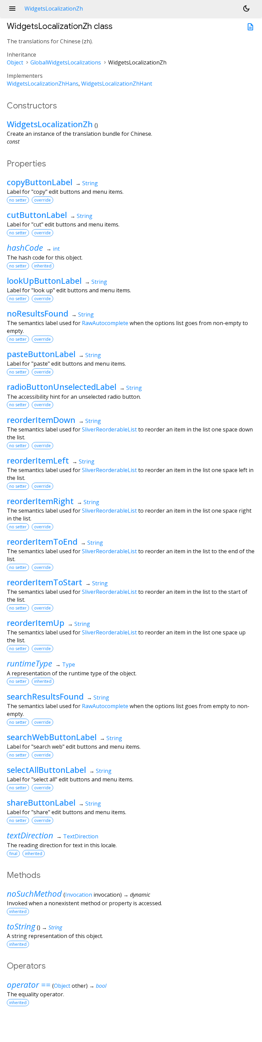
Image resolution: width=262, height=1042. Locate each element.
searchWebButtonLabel (52, 737)
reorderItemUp (35, 622)
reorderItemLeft (38, 460)
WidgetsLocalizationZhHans (42, 83)
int (56, 248)
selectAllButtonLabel (46, 769)
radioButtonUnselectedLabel (61, 386)
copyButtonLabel (39, 182)
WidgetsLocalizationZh (50, 124)
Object (15, 62)
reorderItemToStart (44, 582)
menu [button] (12, 8)
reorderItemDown (41, 419)
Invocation (78, 894)
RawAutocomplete (105, 323)
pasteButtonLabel (41, 353)
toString (21, 926)
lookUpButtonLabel (44, 280)
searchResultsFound (45, 696)
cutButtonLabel (37, 214)
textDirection (30, 835)
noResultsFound (37, 313)
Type (68, 664)
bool (101, 985)
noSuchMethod (34, 893)
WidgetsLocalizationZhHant (116, 83)
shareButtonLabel (41, 802)
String (90, 183)
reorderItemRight (40, 501)
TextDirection (80, 836)
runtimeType (29, 663)
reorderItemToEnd (42, 541)
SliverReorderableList (109, 429)
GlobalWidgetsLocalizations (65, 62)
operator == (28, 984)
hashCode (25, 247)
